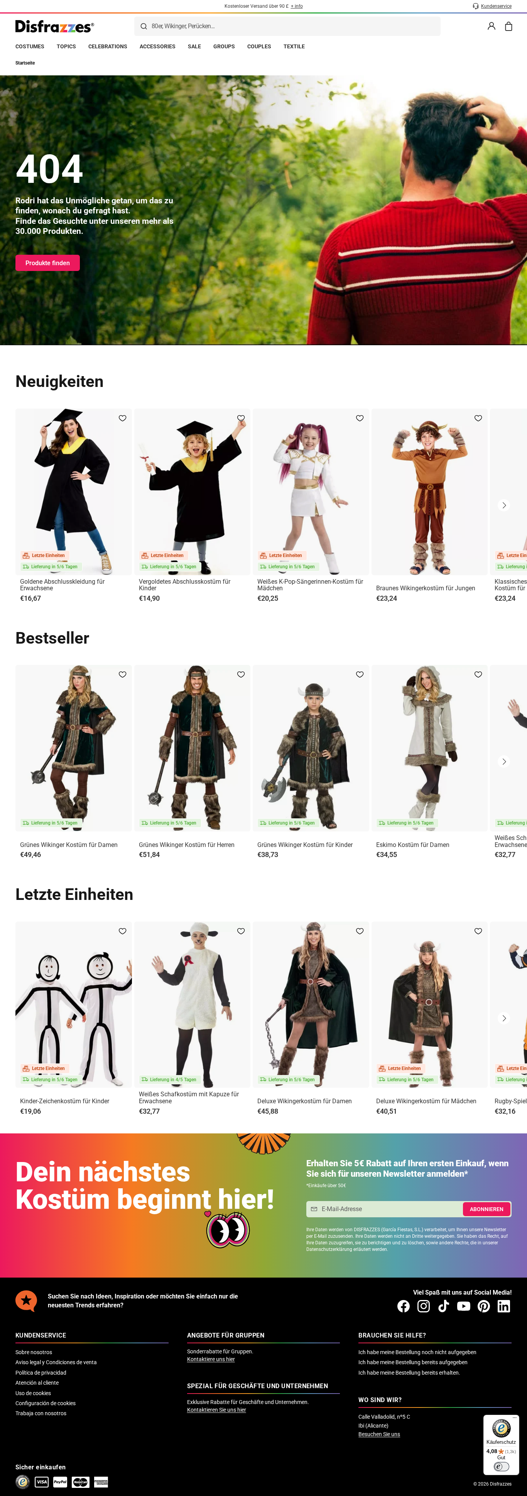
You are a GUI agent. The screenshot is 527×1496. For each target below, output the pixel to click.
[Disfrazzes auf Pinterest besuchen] (484, 1306)
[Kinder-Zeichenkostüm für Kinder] (73, 1005)
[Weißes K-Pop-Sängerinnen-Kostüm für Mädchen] (311, 492)
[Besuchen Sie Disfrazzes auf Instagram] (423, 1306)
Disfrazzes (501, 1484)
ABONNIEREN (486, 1209)
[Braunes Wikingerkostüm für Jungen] (430, 492)
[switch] (501, 1466)
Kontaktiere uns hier (211, 1359)
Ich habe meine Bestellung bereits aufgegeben (413, 1362)
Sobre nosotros (33, 1352)
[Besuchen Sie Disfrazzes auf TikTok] (443, 1306)
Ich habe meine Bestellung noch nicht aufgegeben (417, 1352)
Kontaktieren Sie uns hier (216, 1410)
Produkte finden (47, 263)
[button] (504, 505)
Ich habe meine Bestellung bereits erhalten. (409, 1373)
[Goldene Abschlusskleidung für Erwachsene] (73, 492)
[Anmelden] (491, 26)
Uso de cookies (33, 1393)
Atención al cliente (37, 1383)
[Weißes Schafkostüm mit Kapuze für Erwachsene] (192, 1005)
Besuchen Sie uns (379, 1434)
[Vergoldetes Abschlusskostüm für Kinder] (192, 492)
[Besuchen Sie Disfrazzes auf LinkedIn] (504, 1306)
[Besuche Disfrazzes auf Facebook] (403, 1306)
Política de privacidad (40, 1373)
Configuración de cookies (45, 1403)
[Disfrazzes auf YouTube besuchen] (463, 1306)
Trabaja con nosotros (40, 1413)
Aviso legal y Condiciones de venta (56, 1362)
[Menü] (514, 1419)
